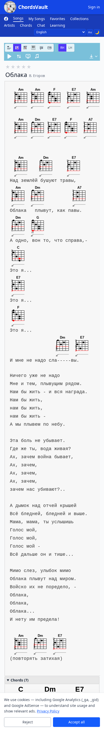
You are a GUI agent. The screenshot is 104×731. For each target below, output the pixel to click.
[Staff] (41, 48)
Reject (27, 722)
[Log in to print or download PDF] (93, 56)
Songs (18, 18)
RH (62, 47)
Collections (79, 18)
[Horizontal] (17, 48)
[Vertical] (25, 48)
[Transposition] (19, 56)
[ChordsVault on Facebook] (6, 19)
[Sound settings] (37, 56)
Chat (41, 25)
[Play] (9, 56)
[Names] (9, 48)
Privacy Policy (48, 711)
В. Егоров (37, 75)
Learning (57, 25)
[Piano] (33, 48)
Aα (90, 32)
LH (70, 47)
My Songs (37, 18)
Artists (9, 25)
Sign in (94, 7)
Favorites (57, 18)
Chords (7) (20, 680)
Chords (26, 25)
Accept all (76, 722)
